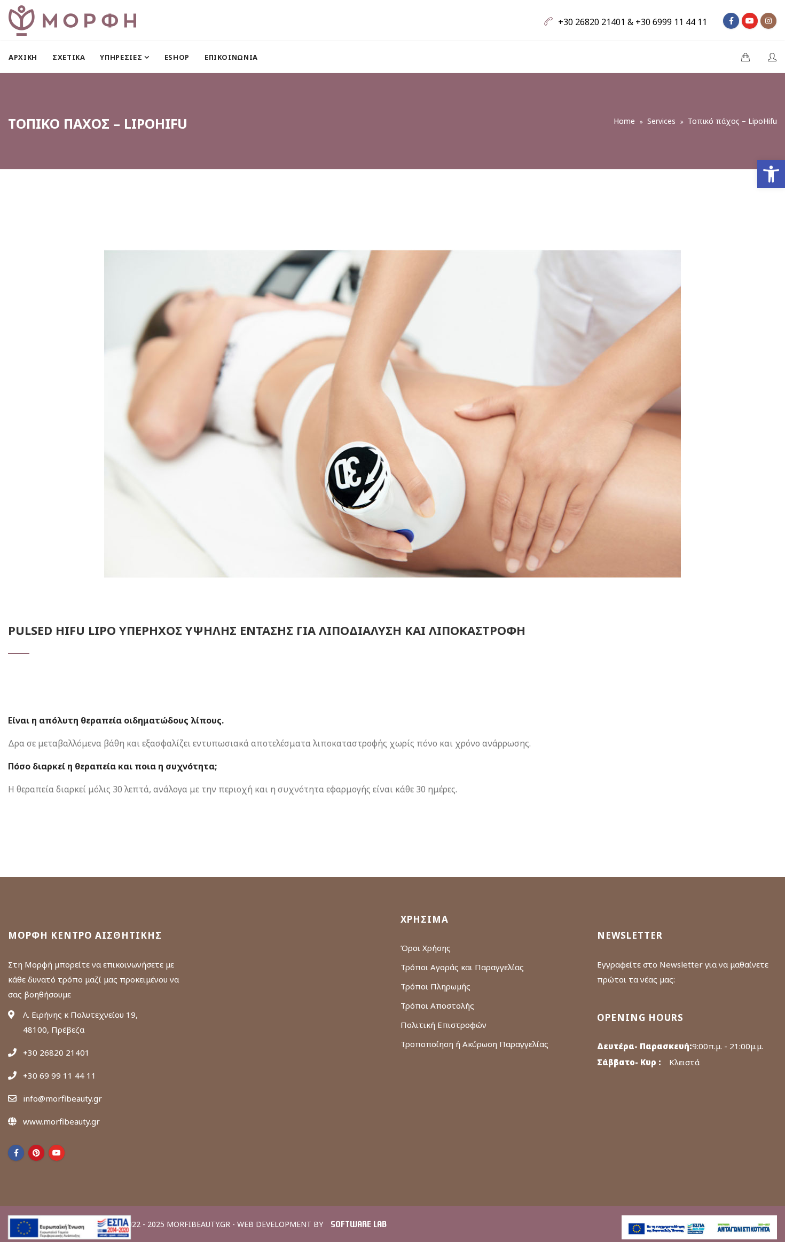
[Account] (772, 58)
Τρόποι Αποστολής (437, 1005)
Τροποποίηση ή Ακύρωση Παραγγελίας (474, 1044)
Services (661, 121)
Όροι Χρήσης (426, 947)
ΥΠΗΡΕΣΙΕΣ (122, 57)
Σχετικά (68, 57)
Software (359, 1225)
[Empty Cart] (745, 58)
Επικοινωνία (231, 57)
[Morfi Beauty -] (72, 20)
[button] (771, 174)
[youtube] (57, 1153)
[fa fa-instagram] (768, 21)
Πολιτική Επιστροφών (443, 1024)
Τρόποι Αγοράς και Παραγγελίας (462, 967)
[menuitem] (27, 57)
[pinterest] (36, 1153)
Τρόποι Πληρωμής (435, 986)
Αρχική (23, 57)
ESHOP (177, 57)
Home (624, 121)
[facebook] (16, 1153)
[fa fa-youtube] (750, 21)
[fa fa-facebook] (731, 21)
